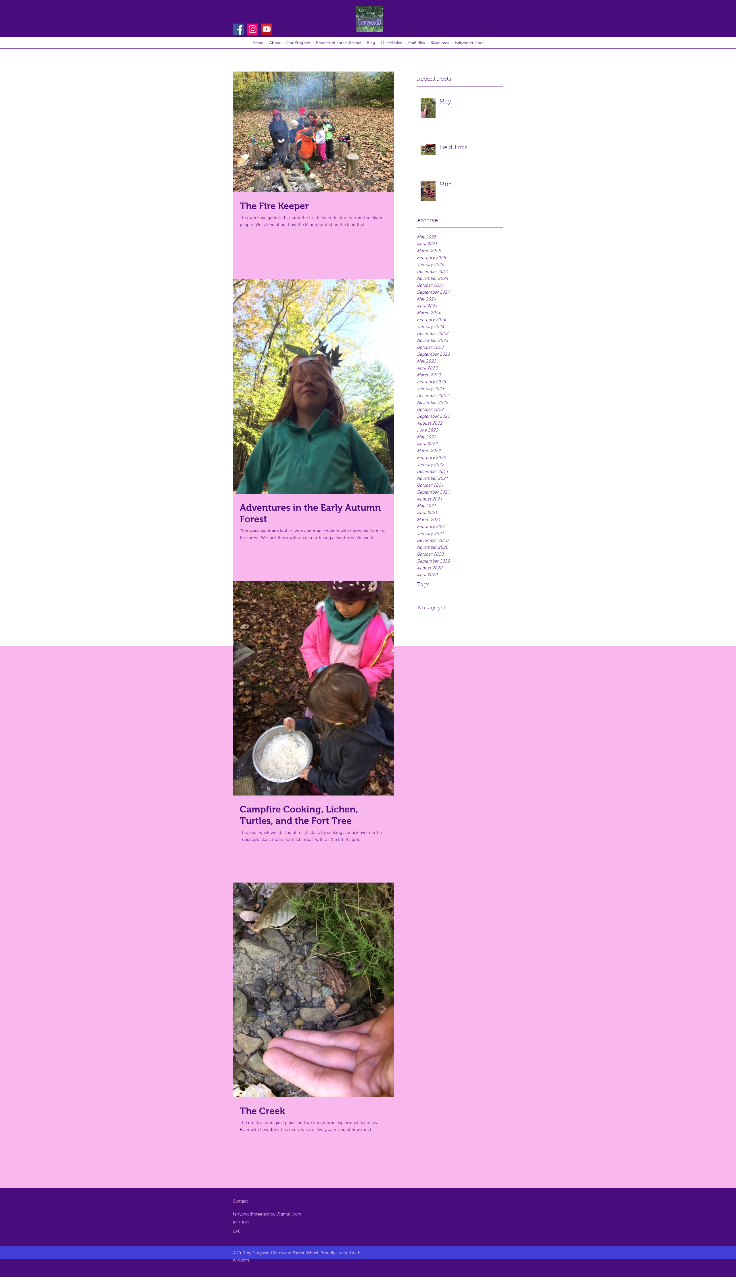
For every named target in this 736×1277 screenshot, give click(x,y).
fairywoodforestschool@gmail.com (267, 1214)
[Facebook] (238, 29)
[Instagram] (252, 29)
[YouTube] (266, 29)
